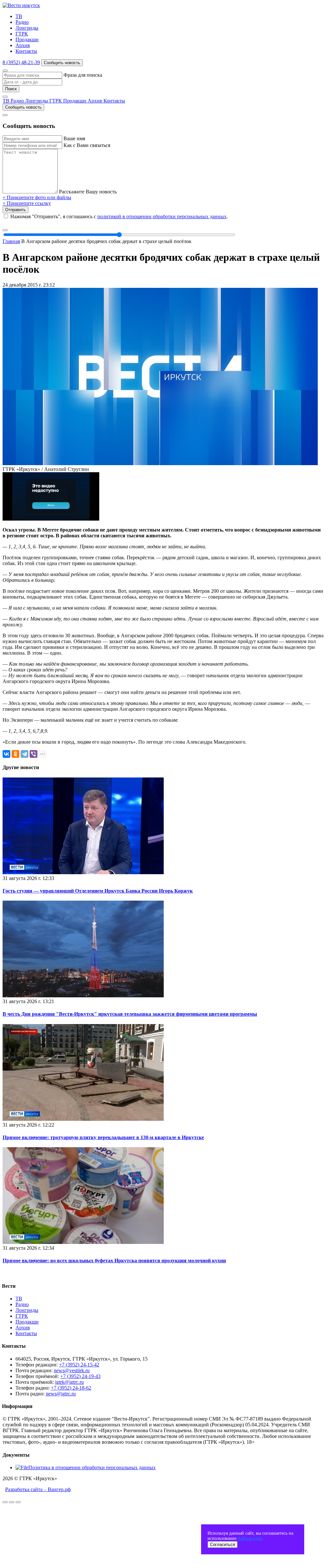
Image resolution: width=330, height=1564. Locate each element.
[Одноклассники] (15, 754)
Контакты (26, 51)
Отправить (15, 209)
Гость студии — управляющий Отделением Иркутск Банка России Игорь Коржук (98, 891)
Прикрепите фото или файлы (37, 197)
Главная (11, 241)
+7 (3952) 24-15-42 (79, 1364)
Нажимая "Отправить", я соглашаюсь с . (119, 216)
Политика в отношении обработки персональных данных (92, 1467)
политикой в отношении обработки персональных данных (162, 216)
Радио (22, 22)
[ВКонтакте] (6, 754)
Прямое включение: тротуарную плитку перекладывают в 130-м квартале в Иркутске (103, 1137)
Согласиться (222, 1544)
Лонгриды (26, 28)
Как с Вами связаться (86, 145)
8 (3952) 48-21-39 (21, 62)
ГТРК (21, 33)
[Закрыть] (5, 71)
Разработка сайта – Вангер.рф (38, 1489)
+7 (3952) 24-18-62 (71, 1388)
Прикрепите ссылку (27, 203)
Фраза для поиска (82, 75)
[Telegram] (24, 754)
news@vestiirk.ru (72, 1370)
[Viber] (33, 754)
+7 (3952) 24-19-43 (80, 1376)
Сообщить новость (62, 62)
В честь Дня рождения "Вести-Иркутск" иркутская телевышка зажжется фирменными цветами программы (130, 1014)
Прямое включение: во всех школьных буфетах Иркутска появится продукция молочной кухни (114, 1260)
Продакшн (27, 39)
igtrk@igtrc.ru (69, 1382)
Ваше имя (74, 138)
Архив (22, 45)
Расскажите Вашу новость (88, 191)
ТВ (18, 16)
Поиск (11, 88)
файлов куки (250, 1538)
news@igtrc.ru (61, 1393)
